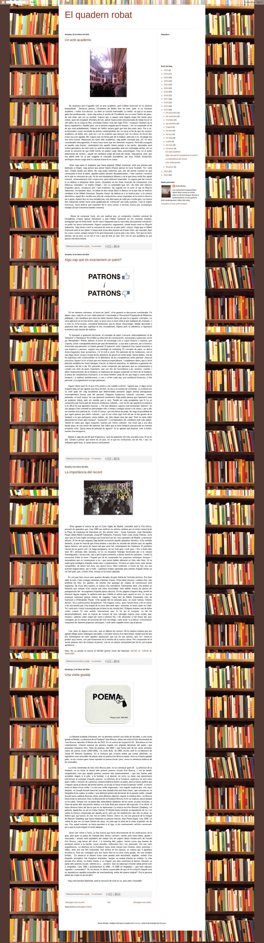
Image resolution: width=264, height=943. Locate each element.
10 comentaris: (97, 894)
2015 (166, 106)
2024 (166, 74)
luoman (137, 923)
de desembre (171, 113)
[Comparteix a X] (112, 246)
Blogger (163, 923)
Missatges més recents (75, 902)
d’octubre (170, 120)
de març (169, 145)
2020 (166, 88)
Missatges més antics (142, 902)
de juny (169, 134)
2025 (166, 70)
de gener (170, 167)
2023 (166, 78)
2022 (166, 81)
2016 (166, 102)
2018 (166, 95)
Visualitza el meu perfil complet (174, 204)
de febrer (170, 149)
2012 (166, 175)
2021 (166, 85)
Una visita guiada (77, 675)
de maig (169, 138)
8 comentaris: (97, 246)
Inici (109, 902)
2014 (166, 110)
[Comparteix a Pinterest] (118, 246)
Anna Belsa (181, 186)
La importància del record (83, 472)
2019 (166, 92)
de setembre (171, 124)
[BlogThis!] (109, 246)
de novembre (171, 116)
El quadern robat (98, 15)
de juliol (169, 131)
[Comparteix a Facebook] (115, 246)
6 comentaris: (97, 661)
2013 (166, 171)
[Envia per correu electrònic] (106, 246)
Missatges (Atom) (84, 907)
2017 (166, 99)
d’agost (169, 127)
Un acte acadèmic (78, 40)
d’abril (169, 141)
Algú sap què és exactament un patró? (93, 260)
